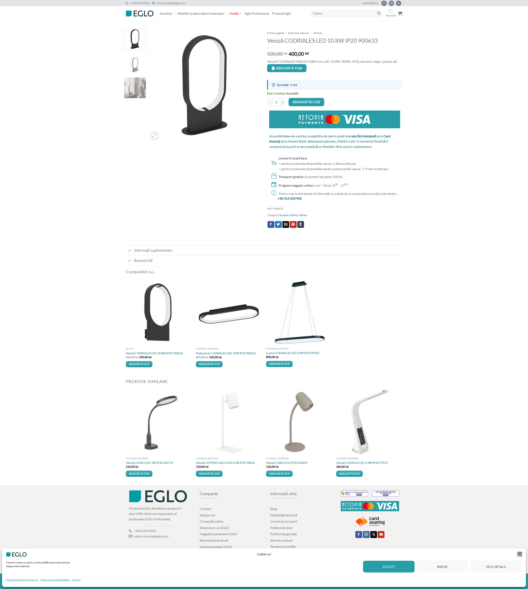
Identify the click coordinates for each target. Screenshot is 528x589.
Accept (389, 567)
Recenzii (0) (143, 260)
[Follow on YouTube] (381, 534)
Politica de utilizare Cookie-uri (22, 579)
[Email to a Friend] (285, 224)
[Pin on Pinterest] (293, 224)
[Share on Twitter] (278, 224)
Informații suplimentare (153, 250)
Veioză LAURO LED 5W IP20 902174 (149, 462)
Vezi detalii (496, 567)
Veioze (317, 33)
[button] (520, 554)
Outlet (234, 13)
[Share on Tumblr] (300, 224)
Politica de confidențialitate (55, 579)
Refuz (442, 567)
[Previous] (156, 85)
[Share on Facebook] (271, 224)
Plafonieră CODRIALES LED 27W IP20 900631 (226, 353)
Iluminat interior (298, 33)
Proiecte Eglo (281, 13)
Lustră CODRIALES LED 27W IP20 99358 (292, 353)
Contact (76, 579)
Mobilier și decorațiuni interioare (200, 13)
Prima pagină (275, 33)
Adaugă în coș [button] (139, 364)
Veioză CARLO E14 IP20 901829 (287, 462)
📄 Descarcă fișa (287, 68)
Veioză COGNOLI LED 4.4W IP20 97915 (362, 462)
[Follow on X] (398, 3)
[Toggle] (130, 250)
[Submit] (378, 13)
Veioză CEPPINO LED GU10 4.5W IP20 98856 (225, 462)
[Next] (253, 85)
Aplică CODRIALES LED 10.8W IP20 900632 (154, 353)
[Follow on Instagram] (391, 3)
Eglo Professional (257, 13)
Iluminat (166, 13)
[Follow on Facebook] (384, 3)
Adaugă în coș (306, 102)
